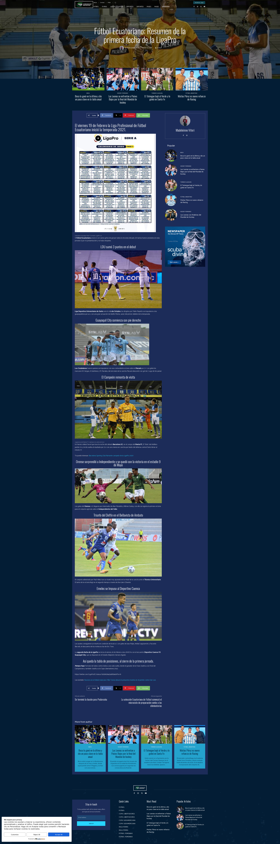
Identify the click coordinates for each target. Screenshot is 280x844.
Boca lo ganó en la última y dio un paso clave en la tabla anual (88, 97)
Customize (14, 834)
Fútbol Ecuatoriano (135, 24)
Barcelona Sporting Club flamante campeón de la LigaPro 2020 (111, 455)
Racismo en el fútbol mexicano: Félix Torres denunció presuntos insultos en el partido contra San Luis (120, 680)
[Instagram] (197, 6)
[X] (201, 6)
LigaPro (149, 24)
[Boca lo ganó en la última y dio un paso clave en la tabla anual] (88, 79)
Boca (88, 93)
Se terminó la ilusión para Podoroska (91, 699)
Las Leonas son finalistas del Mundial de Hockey (190, 216)
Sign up (91, 824)
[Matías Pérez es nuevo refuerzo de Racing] (192, 79)
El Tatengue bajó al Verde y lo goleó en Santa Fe (157, 97)
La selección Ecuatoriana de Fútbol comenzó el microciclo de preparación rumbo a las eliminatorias (141, 702)
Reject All (36, 834)
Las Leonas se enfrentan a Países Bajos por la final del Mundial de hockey (122, 99)
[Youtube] (204, 6)
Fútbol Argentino (191, 93)
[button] (115, 2)
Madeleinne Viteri (133, 48)
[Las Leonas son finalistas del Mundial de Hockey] (171, 215)
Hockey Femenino (122, 93)
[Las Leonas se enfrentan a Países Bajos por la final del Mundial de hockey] (123, 79)
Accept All (58, 834)
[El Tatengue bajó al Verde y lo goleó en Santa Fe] (157, 79)
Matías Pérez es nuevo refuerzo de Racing (192, 97)
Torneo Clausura (157, 93)
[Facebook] (194, 6)
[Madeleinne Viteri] (122, 48)
